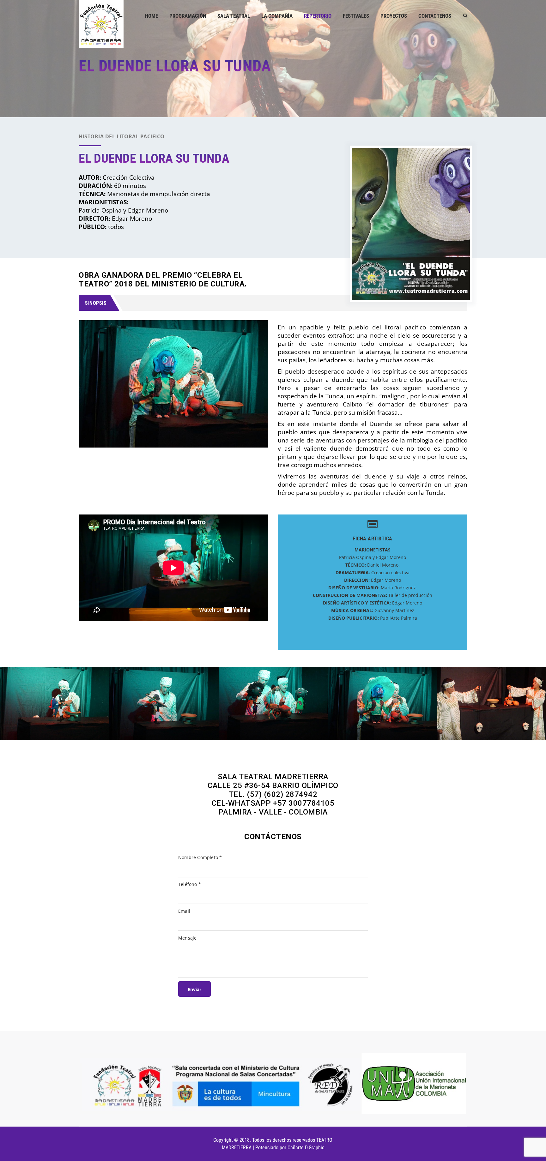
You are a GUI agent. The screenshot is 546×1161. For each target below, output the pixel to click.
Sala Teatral (233, 16)
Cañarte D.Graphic (306, 1148)
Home (151, 16)
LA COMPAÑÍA (277, 16)
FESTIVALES (356, 16)
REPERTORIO (317, 16)
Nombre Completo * (200, 857)
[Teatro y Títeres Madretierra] (101, 24)
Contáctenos (434, 16)
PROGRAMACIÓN (187, 16)
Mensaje (187, 938)
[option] (122, 703)
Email (184, 911)
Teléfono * (189, 884)
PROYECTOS (393, 16)
